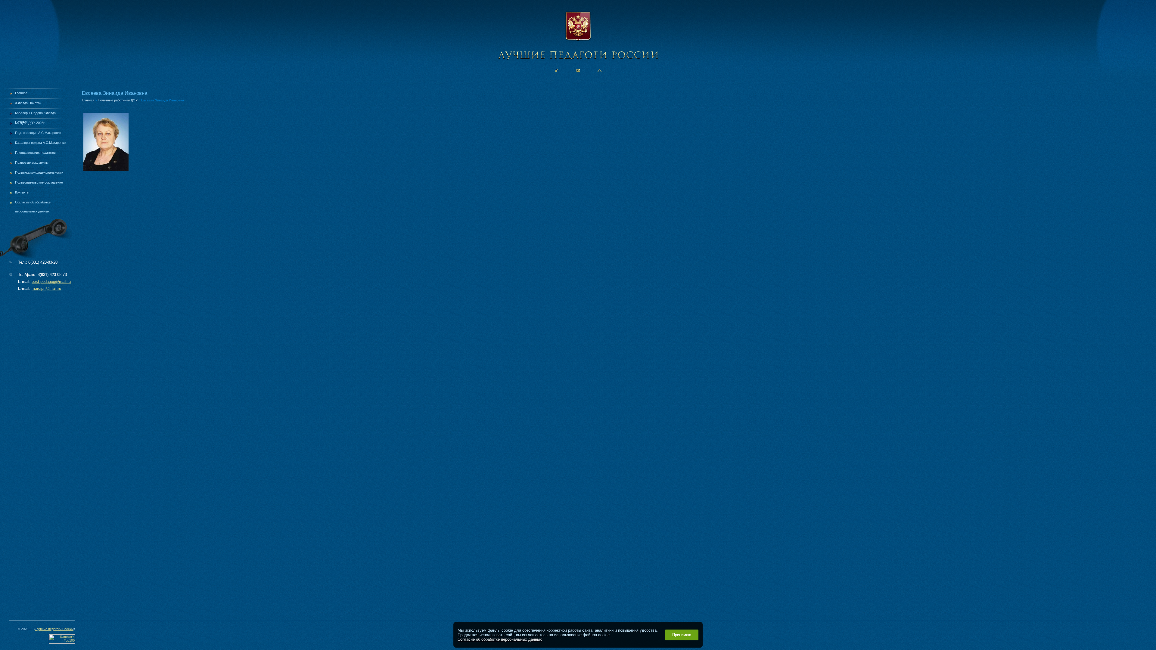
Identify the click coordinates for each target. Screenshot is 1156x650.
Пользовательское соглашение (39, 182)
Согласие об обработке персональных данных (33, 204)
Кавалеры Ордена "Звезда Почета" (35, 115)
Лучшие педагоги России (54, 629)
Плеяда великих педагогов (35, 152)
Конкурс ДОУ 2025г (30, 123)
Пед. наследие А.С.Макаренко (38, 133)
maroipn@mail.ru (46, 288)
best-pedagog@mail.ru (51, 281)
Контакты (22, 192)
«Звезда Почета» (28, 103)
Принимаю (681, 635)
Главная (21, 93)
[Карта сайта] (599, 70)
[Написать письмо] (578, 70)
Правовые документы (31, 162)
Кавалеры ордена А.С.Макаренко (40, 142)
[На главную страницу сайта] (557, 70)
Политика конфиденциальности (39, 172)
